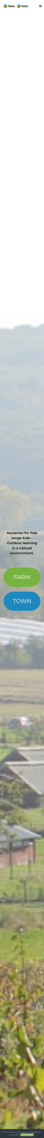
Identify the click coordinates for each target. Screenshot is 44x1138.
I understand (27, 1135)
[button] (40, 6)
